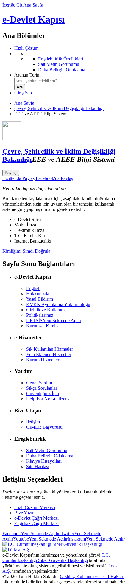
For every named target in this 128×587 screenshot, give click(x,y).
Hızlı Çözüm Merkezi (34, 507)
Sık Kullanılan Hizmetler (49, 349)
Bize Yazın (24, 512)
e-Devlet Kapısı (33, 19)
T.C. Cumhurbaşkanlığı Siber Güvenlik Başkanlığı (56, 557)
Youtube (40, 538)
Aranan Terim (27, 74)
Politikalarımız (39, 315)
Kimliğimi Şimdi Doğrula (26, 251)
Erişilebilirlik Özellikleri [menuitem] (60, 58)
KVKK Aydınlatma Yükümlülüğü (58, 304)
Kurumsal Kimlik (42, 325)
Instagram (96, 538)
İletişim (33, 421)
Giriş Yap (23, 92)
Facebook (31, 533)
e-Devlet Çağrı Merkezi (36, 518)
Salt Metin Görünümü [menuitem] (58, 64)
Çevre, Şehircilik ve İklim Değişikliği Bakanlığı (59, 108)
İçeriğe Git (12, 4)
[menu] (70, 61)
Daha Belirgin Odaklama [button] (49, 455)
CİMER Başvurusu (44, 427)
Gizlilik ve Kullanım (45, 309)
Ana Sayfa (33, 4)
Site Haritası (37, 466)
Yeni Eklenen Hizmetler (48, 354)
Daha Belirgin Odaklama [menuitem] (61, 69)
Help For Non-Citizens (47, 398)
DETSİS (53, 320)
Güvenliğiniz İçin (42, 393)
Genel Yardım (39, 382)
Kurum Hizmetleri (43, 359)
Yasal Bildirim (39, 299)
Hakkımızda (37, 293)
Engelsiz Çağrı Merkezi (36, 523)
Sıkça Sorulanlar (41, 388)
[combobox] (41, 81)
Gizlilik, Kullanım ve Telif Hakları (92, 576)
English (33, 288)
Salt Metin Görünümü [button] (46, 450)
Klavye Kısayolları (44, 461)
